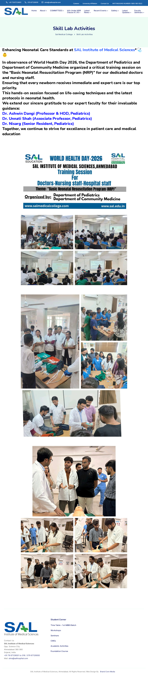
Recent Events (100, 10)
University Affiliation (90, 3)
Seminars (55, 635)
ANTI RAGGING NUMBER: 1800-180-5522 (127, 3)
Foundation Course (59, 651)
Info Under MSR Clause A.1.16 (74, 11)
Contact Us (105, 3)
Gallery (114, 10)
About (42, 10)
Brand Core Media (107, 671)
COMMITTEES (56, 10)
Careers (76, 3)
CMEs (53, 641)
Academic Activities (59, 646)
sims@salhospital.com (18, 658)
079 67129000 (33, 655)
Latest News (87, 11)
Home (34, 10)
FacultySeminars (138, 11)
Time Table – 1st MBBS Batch (63, 625)
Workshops (56, 630)
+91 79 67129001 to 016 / (15, 655)
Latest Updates (126, 11)
